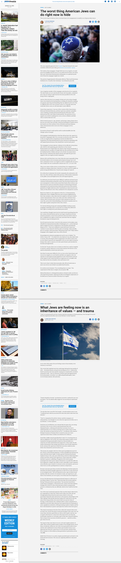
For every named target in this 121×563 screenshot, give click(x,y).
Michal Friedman (12, 299)
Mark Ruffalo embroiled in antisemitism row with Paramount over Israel (8, 423)
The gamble (4, 250)
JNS (2, 365)
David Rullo (4, 58)
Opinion (50, 283)
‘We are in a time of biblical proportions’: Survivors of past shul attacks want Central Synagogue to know (9, 83)
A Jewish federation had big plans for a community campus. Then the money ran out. (9, 28)
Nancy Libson (10, 552)
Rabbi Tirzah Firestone (51, 318)
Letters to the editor (9, 277)
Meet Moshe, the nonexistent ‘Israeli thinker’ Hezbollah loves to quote (9, 452)
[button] (119, 1)
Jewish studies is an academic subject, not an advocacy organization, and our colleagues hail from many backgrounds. (9, 302)
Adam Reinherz (4, 195)
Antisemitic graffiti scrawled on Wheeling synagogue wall (9, 110)
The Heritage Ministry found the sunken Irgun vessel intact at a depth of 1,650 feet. (9, 397)
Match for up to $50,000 (5, 484)
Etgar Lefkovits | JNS (5, 426)
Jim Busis (3, 482)
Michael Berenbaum (50, 21)
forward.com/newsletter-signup (67, 67)
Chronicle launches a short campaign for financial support (8, 480)
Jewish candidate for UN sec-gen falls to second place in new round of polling (9, 333)
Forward (60, 66)
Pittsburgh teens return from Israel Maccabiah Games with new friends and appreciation (9, 166)
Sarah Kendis (7, 247)
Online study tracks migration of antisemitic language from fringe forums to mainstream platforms (9, 362)
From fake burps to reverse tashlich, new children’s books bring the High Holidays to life (9, 504)
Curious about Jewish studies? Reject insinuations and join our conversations (9, 296)
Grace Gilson (4, 32)
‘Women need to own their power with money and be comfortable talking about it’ (9, 197)
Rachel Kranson (5, 299)
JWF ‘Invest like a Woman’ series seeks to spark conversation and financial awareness (8, 191)
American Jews (55, 283)
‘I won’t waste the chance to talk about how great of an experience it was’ (9, 171)
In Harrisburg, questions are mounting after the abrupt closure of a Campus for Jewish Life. (9, 35)
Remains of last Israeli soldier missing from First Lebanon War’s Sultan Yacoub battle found (8, 402)
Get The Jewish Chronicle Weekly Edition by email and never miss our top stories (53, 86)
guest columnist (44, 283)
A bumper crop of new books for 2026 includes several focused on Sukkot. (9, 511)
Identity (61, 283)
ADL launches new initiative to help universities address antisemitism (9, 55)
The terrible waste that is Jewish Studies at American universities (7, 311)
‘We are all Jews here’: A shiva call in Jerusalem (7, 263)
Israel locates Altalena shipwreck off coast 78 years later (9, 392)
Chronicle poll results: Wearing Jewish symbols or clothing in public (7, 229)
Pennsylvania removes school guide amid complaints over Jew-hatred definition (9, 136)
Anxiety (57, 546)
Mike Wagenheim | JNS (5, 336)
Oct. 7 (65, 283)
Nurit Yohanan (4, 454)
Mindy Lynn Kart (10, 546)
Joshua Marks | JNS (5, 394)
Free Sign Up (72, 406)
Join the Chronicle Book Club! (8, 216)
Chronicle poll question (8, 225)
